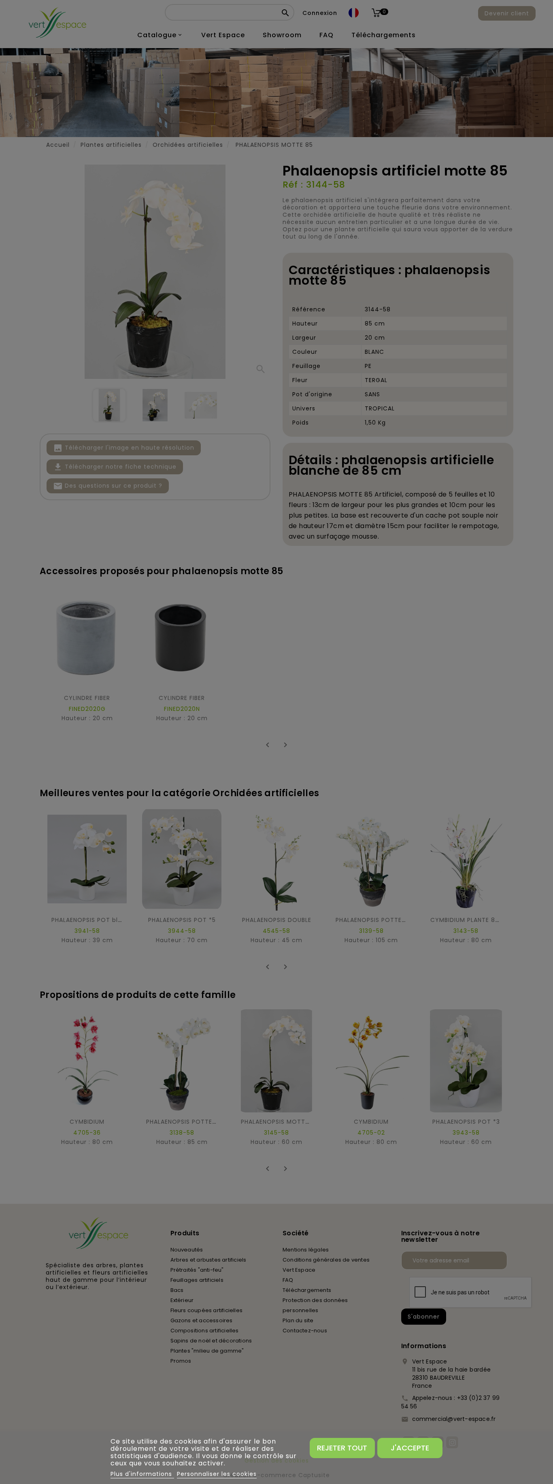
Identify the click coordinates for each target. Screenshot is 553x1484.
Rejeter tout (342, 1448)
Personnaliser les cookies (217, 1474)
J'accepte (410, 1448)
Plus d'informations (142, 1474)
